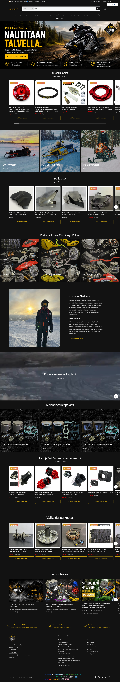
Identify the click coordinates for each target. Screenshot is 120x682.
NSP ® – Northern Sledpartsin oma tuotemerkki (68, 650)
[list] (60, 626)
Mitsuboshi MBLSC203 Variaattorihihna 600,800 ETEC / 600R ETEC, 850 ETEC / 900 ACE (46, 109)
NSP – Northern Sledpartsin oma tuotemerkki (22, 605)
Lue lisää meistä (77, 339)
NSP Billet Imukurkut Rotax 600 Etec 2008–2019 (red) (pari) (45, 493)
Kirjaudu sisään (107, 1)
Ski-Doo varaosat (47, 15)
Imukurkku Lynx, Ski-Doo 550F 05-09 (100, 492)
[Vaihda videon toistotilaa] (116, 396)
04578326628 (13, 653)
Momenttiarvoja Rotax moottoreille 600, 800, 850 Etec (69, 662)
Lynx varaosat (34, 15)
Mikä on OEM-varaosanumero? (67, 658)
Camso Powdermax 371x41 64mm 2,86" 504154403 (97, 550)
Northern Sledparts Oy (17, 677)
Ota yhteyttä (96, 1)
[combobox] (67, 9)
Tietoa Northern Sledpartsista (66, 647)
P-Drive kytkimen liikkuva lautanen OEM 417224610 (43, 550)
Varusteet (86, 15)
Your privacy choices (64, 665)
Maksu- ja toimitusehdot (65, 644)
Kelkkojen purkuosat (74, 15)
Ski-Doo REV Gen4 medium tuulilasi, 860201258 (71, 214)
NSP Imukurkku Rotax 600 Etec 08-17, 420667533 (17, 493)
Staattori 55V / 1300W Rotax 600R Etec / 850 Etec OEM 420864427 (73, 550)
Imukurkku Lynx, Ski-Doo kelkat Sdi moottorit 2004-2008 (72, 493)
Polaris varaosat (60, 15)
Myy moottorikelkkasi (64, 653)
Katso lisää (59, 378)
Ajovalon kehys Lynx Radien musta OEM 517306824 (97, 214)
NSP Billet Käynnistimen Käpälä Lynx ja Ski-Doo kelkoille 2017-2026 (100, 108)
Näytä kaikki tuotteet (59, 76)
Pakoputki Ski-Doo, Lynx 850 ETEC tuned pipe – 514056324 (45, 214)
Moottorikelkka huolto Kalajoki (66, 656)
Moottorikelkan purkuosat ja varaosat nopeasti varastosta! (59, 605)
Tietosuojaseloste (63, 642)
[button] (110, 9)
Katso (4, 168)
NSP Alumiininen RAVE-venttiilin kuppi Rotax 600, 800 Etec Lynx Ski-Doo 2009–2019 (19, 109)
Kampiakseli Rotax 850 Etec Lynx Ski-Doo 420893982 (18, 550)
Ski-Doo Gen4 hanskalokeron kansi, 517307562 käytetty (18, 214)
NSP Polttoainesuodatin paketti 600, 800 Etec (69, 108)
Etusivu (60, 640)
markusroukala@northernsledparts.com (20, 655)
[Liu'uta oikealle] (116, 102)
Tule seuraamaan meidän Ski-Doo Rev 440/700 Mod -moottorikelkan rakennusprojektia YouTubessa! (96, 606)
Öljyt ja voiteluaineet (98, 15)
